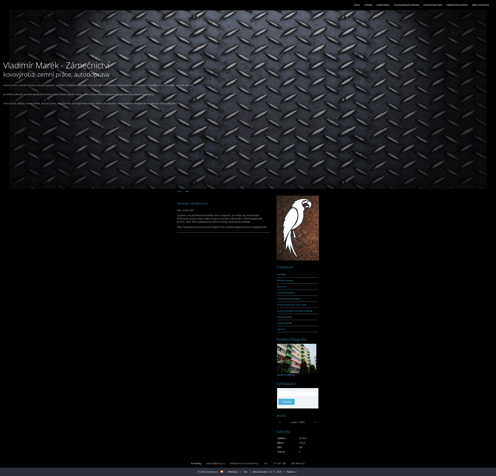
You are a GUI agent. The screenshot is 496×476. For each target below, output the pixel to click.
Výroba (368, 5)
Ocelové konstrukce (286, 292)
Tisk (245, 471)
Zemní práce (383, 5)
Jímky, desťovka (480, 5)
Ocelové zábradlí (284, 323)
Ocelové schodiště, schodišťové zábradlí (294, 311)
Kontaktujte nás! (433, 5)
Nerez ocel (281, 286)
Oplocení (281, 329)
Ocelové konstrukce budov (289, 298)
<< (280, 422)
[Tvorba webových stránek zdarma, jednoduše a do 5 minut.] (221, 471)
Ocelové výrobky (284, 317)
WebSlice (233, 471)
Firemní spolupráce (457, 5)
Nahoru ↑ (292, 471)
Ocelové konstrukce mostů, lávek (292, 304)
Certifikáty (281, 274)
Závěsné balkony (286, 374)
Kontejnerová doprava (406, 5)
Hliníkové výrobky (285, 280)
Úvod (357, 5)
